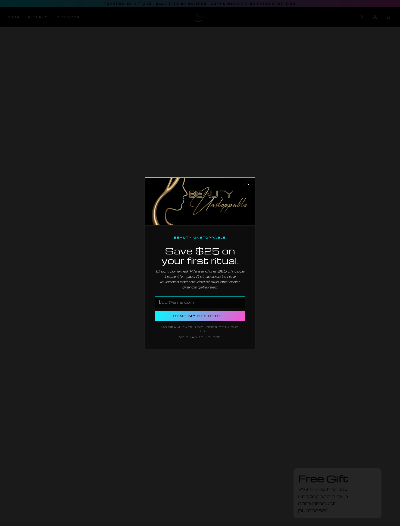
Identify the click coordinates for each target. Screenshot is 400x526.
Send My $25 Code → (199, 316)
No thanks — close (200, 337)
